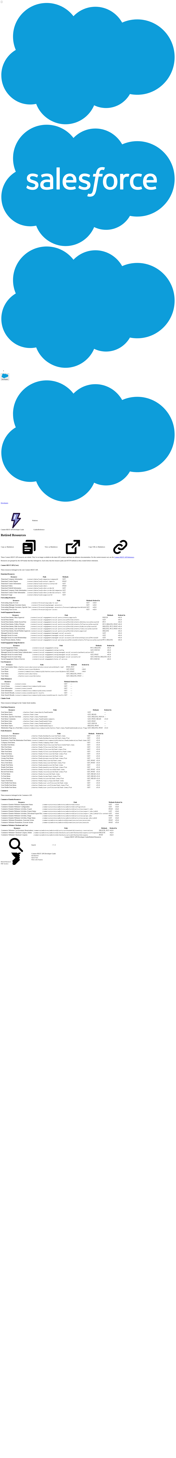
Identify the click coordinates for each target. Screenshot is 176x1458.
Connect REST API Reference (124, 557)
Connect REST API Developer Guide (77, 837)
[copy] (20, 565)
